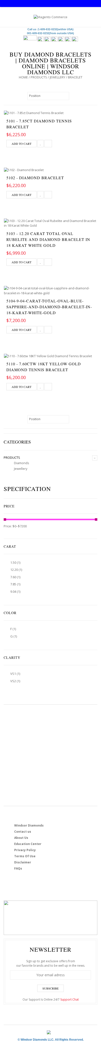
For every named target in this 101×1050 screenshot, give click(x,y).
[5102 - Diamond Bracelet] (50, 169)
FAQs (18, 868)
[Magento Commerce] (50, 17)
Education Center (27, 844)
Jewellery (57, 77)
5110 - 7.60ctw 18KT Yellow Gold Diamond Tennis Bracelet (43, 366)
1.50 (13, 562)
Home (23, 77)
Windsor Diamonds (29, 825)
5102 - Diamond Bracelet (35, 177)
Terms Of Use (25, 856)
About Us (21, 838)
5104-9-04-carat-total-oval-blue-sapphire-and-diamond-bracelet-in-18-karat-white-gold (49, 306)
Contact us (22, 831)
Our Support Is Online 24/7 (51, 999)
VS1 (13, 673)
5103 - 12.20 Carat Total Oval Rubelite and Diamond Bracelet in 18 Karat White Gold (48, 239)
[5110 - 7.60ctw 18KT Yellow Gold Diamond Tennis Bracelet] (50, 356)
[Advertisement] (50, 755)
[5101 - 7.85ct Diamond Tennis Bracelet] (50, 112)
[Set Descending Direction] (72, 96)
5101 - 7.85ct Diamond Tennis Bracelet (39, 123)
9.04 (13, 591)
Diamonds (21, 463)
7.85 (13, 584)
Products (39, 77)
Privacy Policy (25, 850)
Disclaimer (22, 862)
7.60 (13, 577)
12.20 (14, 569)
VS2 (13, 681)
